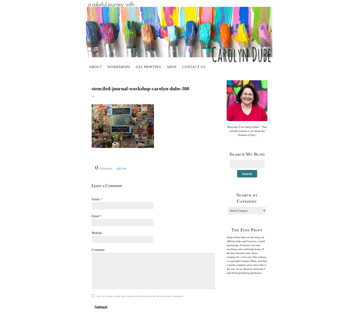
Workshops (118, 67)
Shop (172, 67)
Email (97, 216)
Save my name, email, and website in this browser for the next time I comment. (140, 296)
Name (97, 199)
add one (121, 168)
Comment (98, 249)
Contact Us (193, 67)
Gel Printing (148, 67)
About (95, 67)
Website (97, 233)
